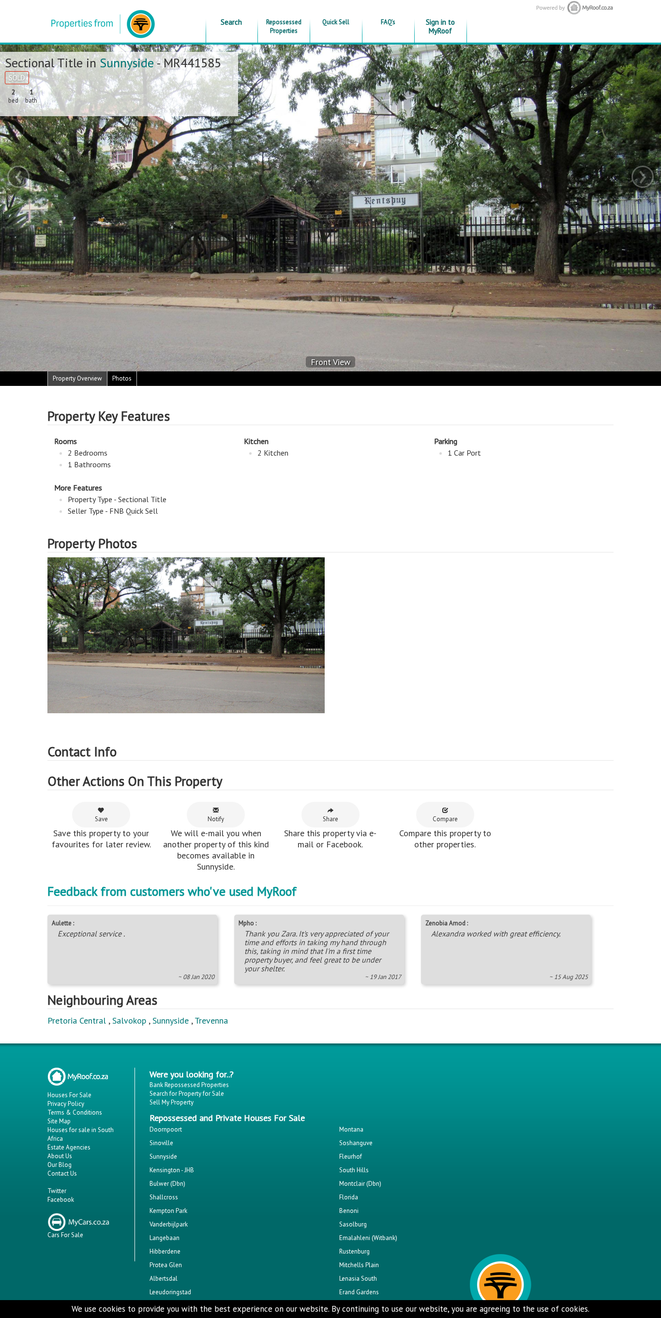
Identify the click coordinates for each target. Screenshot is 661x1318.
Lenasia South (358, 1278)
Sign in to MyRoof (440, 26)
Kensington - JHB (172, 1170)
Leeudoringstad (170, 1292)
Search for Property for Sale (187, 1093)
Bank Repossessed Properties (189, 1085)
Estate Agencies (68, 1147)
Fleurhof (350, 1156)
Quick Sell (335, 22)
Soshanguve (356, 1143)
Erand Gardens (359, 1292)
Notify (216, 819)
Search (231, 22)
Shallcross (164, 1197)
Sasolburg (353, 1224)
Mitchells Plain (359, 1265)
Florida (348, 1197)
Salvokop (129, 1020)
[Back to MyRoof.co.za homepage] (571, 7)
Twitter (56, 1191)
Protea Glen (166, 1265)
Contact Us (62, 1173)
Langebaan (165, 1238)
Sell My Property (172, 1102)
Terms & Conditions (74, 1112)
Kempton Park (168, 1211)
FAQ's (388, 22)
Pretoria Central (76, 1020)
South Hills (354, 1170)
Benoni (349, 1211)
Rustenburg (354, 1251)
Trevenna (211, 1020)
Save (101, 819)
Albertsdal (164, 1278)
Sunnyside (127, 63)
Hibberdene (165, 1251)
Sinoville (161, 1143)
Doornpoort (166, 1129)
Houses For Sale (69, 1095)
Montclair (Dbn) (360, 1184)
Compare (445, 819)
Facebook (60, 1199)
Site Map (59, 1121)
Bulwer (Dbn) (167, 1184)
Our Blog (59, 1165)
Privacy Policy (65, 1104)
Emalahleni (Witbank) (368, 1238)
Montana (351, 1129)
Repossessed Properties (283, 26)
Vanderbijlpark (169, 1224)
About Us (59, 1156)
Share (330, 819)
